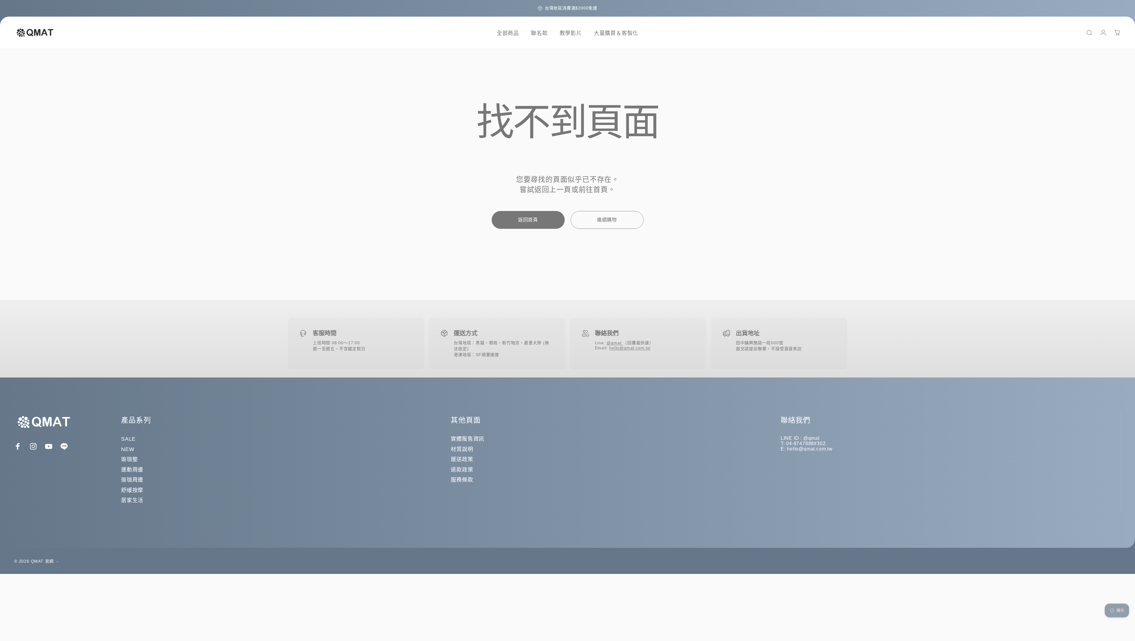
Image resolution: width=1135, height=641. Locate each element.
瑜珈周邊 (132, 480)
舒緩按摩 (132, 490)
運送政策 (462, 459)
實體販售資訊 (467, 439)
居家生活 (132, 500)
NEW (127, 449)
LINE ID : (792, 438)
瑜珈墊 (129, 459)
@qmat (615, 342)
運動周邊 (132, 470)
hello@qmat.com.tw (629, 347)
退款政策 (462, 470)
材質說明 (462, 449)
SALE (128, 439)
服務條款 (462, 480)
